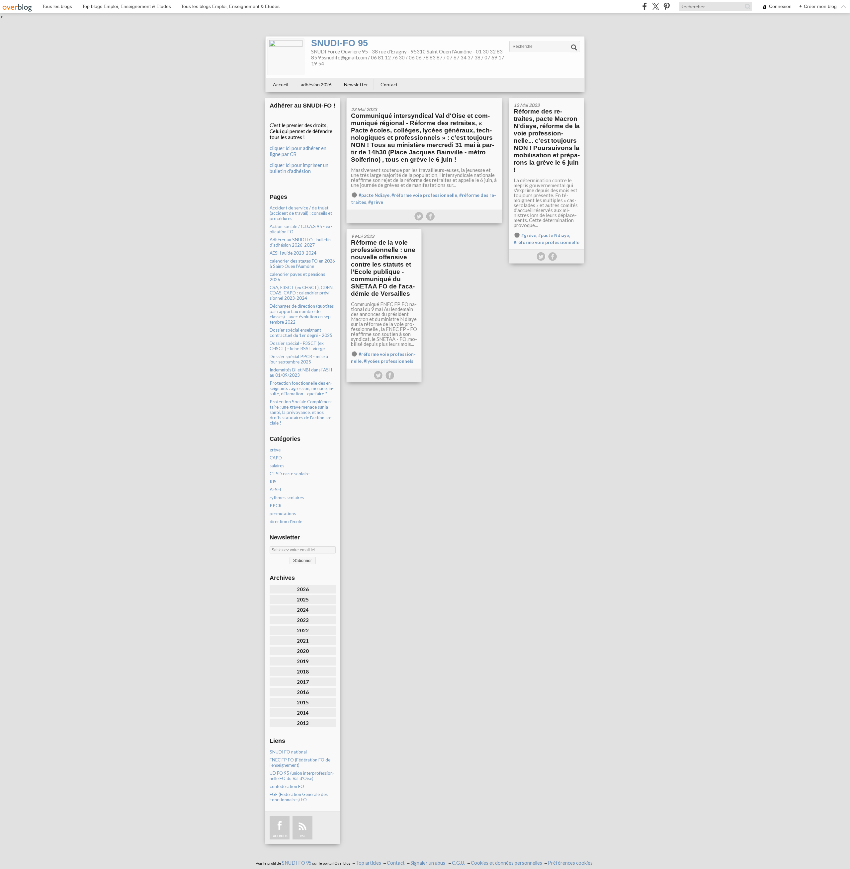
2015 (303, 702)
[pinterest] (666, 6)
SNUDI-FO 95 (339, 43)
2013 (303, 723)
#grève (375, 202)
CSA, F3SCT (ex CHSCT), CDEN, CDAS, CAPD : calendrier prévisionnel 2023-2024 (302, 293)
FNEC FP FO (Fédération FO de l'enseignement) (300, 762)
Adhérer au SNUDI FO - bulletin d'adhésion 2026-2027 (300, 242)
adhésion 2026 (316, 84)
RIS (273, 481)
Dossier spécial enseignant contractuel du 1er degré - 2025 (301, 332)
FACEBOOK (280, 836)
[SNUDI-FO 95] (285, 56)
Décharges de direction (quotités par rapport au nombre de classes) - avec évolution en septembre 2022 (302, 314)
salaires (277, 465)
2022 (303, 630)
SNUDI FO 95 (296, 863)
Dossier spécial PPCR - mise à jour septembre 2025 (299, 359)
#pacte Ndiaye (374, 195)
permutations (283, 513)
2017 (303, 682)
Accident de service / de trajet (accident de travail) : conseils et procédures (301, 213)
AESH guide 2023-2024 (293, 253)
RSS (302, 836)
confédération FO (287, 786)
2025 (303, 599)
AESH (275, 489)
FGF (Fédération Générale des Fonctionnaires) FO (299, 797)
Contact (389, 84)
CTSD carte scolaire (289, 473)
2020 (303, 651)
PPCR (276, 505)
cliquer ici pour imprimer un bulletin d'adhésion (299, 168)
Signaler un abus (428, 863)
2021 (303, 641)
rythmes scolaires (287, 497)
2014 (303, 713)
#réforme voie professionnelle (424, 195)
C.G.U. (458, 863)
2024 (303, 610)
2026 (303, 589)
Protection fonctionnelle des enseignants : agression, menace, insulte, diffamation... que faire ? (302, 388)
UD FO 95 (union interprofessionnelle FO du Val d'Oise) (302, 775)
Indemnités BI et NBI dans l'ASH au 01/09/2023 (301, 372)
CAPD (276, 457)
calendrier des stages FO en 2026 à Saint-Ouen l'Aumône (302, 263)
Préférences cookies (570, 863)
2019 (303, 661)
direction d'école (286, 521)
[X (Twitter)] (655, 6)
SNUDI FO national (288, 751)
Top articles (368, 863)
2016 (303, 692)
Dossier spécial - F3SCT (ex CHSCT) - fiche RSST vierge (297, 346)
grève (275, 449)
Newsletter (356, 84)
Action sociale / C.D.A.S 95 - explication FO (301, 229)
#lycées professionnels (388, 361)
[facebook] (644, 6)
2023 (303, 620)
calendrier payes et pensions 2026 (297, 277)
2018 (303, 671)
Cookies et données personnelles (506, 863)
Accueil (280, 84)
